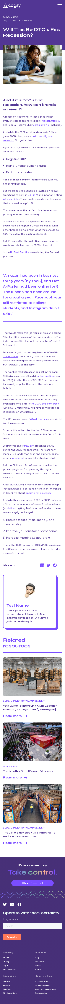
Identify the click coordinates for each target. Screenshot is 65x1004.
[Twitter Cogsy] (5, 904)
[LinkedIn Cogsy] (12, 904)
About (6, 958)
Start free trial (32, 883)
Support (38, 969)
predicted (18, 458)
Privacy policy (9, 969)
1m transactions (45, 376)
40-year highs (11, 199)
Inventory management (45, 989)
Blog (6, 17)
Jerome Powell (41, 124)
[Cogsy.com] (12, 5)
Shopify (6, 981)
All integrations (10, 993)
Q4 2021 (32, 195)
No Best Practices (20, 252)
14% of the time (38, 419)
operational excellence (39, 493)
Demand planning (42, 985)
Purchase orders (42, 981)
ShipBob (7, 989)
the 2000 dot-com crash (44, 403)
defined (11, 508)
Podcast (39, 965)
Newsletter (39, 961)
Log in (5, 965)
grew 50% (29, 445)
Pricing (6, 961)
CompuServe (10, 356)
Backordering (41, 993)
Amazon (6, 985)
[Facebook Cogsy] (19, 904)
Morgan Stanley (51, 120)
